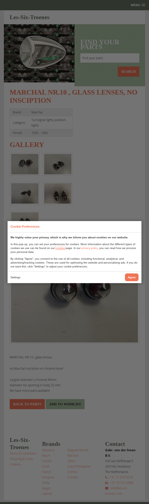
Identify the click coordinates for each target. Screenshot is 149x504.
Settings (15, 277)
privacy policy (89, 248)
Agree (132, 277)
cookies (60, 248)
